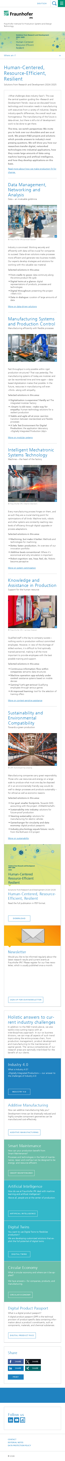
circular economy (20, 1295)
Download (19, 918)
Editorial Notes (15, 1442)
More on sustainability (18, 838)
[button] (16, 1361)
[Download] (32, 865)
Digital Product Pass (22, 1335)
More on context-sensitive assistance (25, 700)
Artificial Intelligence (23, 1213)
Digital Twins (19, 1254)
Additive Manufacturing (24, 1132)
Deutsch (42, 3)
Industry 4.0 (19, 1092)
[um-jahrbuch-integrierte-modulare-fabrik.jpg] (32, 348)
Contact (12, 1439)
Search (54, 3)
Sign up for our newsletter (25, 1000)
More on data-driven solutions (22, 306)
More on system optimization (22, 568)
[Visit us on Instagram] (22, 1420)
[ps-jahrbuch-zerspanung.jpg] (32, 483)
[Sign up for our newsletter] (32, 936)
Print (16, 1377)
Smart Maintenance (21, 1173)
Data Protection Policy (19, 1446)
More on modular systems (20, 437)
